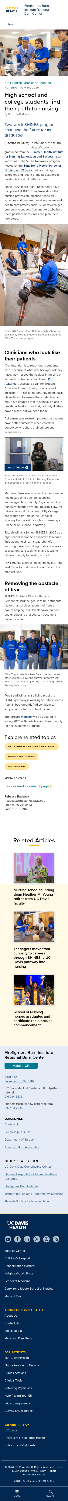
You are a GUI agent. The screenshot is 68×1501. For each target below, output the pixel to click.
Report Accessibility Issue (39, 1472)
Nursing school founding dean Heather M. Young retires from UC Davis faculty (34, 896)
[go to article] (34, 868)
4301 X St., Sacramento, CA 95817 (34, 1481)
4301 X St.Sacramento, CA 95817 (19, 1079)
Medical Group (14, 1296)
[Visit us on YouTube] (8, 1239)
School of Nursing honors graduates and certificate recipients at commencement (33, 1018)
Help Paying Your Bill (18, 1395)
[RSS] (54, 1239)
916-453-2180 (13, 1108)
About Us (11, 1315)
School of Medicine (18, 1281)
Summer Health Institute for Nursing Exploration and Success (34, 154)
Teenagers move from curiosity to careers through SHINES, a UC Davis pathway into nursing (32, 957)
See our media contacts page (27, 786)
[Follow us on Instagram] (45, 1239)
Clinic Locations (15, 1373)
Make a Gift (21, 1065)
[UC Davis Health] (18, 1225)
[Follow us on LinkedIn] (25, 1239)
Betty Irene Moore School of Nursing (31, 746)
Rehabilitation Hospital (20, 1266)
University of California (20, 1445)
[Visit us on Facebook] (16, 1239)
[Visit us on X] (35, 1239)
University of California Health (25, 1438)
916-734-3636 (13, 1096)
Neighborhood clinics (19, 1273)
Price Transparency (17, 1403)
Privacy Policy (37, 1471)
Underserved (16, 766)
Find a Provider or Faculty (22, 1365)
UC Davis (11, 1430)
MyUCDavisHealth (17, 1358)
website (26, 716)
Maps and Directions (18, 1338)
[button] (34, 454)
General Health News (21, 756)
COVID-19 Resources (18, 1411)
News (11, 24)
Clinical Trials (13, 1380)
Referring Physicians (18, 1388)
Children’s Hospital (17, 1258)
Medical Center (15, 1251)
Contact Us (12, 1323)
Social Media (13, 1331)
